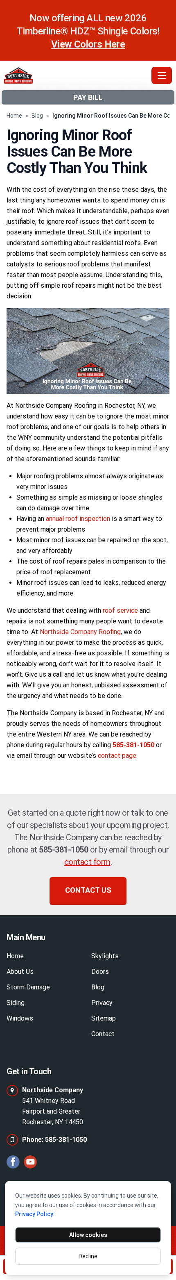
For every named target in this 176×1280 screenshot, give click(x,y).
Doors (100, 971)
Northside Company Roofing (80, 632)
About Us (20, 971)
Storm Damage (28, 987)
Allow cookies (88, 1235)
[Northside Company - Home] (76, 75)
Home (14, 115)
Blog (37, 115)
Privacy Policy (34, 1214)
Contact (103, 1034)
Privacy (102, 1003)
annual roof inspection (78, 519)
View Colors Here (88, 44)
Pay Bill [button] (88, 97)
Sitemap (103, 1018)
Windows (20, 1018)
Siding (16, 1003)
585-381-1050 (63, 850)
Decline (88, 1256)
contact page (117, 755)
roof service (120, 610)
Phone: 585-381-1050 (54, 1140)
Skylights (105, 956)
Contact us (88, 890)
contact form (87, 862)
